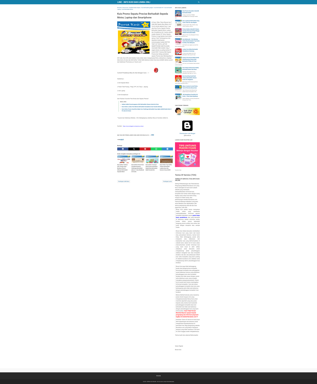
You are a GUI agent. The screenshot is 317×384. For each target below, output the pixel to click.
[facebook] (122, 148)
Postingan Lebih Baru (123, 181)
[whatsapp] (156, 148)
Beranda (158, 375)
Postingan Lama (167, 181)
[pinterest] (145, 148)
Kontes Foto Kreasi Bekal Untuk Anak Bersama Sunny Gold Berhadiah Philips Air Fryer (190, 59)
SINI (152, 135)
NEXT (122, 140)
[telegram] (167, 148)
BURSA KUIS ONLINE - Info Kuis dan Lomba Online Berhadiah (133, 2)
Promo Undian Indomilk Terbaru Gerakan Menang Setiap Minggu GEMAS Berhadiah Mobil (190, 30)
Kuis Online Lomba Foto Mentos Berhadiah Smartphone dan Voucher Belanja (142, 106)
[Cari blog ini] (199, 2)
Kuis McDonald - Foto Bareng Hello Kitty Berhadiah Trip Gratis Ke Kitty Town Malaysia (191, 41)
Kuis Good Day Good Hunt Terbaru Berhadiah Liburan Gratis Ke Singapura (189, 77)
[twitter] (134, 148)
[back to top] (313, 380)
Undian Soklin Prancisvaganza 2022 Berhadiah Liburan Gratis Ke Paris (140, 104)
